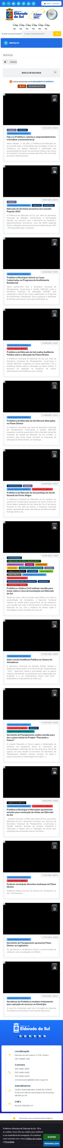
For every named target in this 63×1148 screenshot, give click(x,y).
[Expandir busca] (55, 72)
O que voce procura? (11, 33)
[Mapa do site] (28, 3)
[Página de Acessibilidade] (33, 3)
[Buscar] (57, 33)
